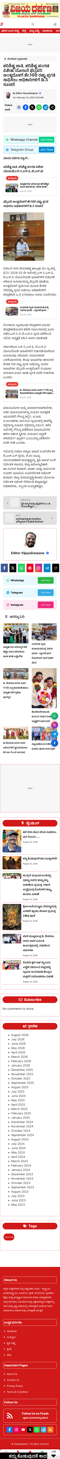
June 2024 (18, 1148)
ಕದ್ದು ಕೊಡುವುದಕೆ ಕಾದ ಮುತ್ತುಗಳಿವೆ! (40, 858)
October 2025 (20, 1078)
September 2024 (22, 1135)
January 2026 (20, 1065)
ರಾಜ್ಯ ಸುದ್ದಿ (34, 30)
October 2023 (20, 1183)
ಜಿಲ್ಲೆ (24, 30)
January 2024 (20, 1170)
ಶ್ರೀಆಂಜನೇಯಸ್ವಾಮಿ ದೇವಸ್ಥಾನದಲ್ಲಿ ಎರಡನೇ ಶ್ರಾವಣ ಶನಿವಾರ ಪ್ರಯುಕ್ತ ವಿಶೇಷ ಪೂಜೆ (39, 911)
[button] (32, 24)
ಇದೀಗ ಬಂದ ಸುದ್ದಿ (10, 30)
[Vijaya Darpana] (31, 10)
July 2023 (17, 1196)
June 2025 (18, 1096)
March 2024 (19, 1161)
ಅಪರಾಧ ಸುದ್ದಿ (9, 1237)
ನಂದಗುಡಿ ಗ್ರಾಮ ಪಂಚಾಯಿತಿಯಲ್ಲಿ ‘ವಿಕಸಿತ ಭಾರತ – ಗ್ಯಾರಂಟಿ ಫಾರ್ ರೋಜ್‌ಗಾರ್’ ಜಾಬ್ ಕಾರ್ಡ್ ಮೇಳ (43, 653)
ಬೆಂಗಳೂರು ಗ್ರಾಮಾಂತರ (17, 58)
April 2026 (18, 1052)
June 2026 (18, 1043)
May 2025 (18, 1100)
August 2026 (19, 1035)
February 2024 (21, 1165)
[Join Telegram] (54, 734)
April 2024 (18, 1156)
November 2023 (22, 1178)
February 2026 (21, 1061)
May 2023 (18, 1204)
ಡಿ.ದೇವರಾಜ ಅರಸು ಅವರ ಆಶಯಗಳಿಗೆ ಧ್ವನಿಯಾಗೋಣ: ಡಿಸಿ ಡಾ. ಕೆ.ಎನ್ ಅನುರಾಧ (15, 747)
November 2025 (22, 1074)
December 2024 (22, 1122)
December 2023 (22, 1174)
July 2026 (17, 1039)
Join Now (46, 139)
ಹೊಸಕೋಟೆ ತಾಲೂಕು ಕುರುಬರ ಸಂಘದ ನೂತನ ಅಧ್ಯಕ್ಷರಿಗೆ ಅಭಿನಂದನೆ (42, 716)
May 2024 (18, 1152)
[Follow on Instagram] (54, 725)
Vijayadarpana (21, 1444)
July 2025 (17, 1091)
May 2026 (18, 1048)
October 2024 (20, 1130)
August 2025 (19, 1087)
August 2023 (19, 1191)
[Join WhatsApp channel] (54, 716)
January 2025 (20, 1117)
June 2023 (18, 1200)
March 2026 (19, 1056)
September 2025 (22, 1083)
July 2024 (18, 1143)
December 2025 (22, 1069)
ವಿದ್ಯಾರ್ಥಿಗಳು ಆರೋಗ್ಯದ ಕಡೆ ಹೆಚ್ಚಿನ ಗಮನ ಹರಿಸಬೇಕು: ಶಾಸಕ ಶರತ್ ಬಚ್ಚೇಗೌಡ (15, 652)
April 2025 (18, 1104)
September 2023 (22, 1187)
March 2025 (19, 1109)
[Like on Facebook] (54, 743)
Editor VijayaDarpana (27, 93)
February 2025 (21, 1113)
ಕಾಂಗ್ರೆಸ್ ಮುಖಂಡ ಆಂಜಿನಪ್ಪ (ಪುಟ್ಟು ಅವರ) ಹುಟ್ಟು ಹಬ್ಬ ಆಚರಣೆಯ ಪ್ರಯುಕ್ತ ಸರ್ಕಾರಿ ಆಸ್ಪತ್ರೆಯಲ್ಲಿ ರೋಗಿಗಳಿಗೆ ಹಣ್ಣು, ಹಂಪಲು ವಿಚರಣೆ (37, 885)
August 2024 (20, 1139)
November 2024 (22, 1126)
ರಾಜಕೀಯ (47, 30)
